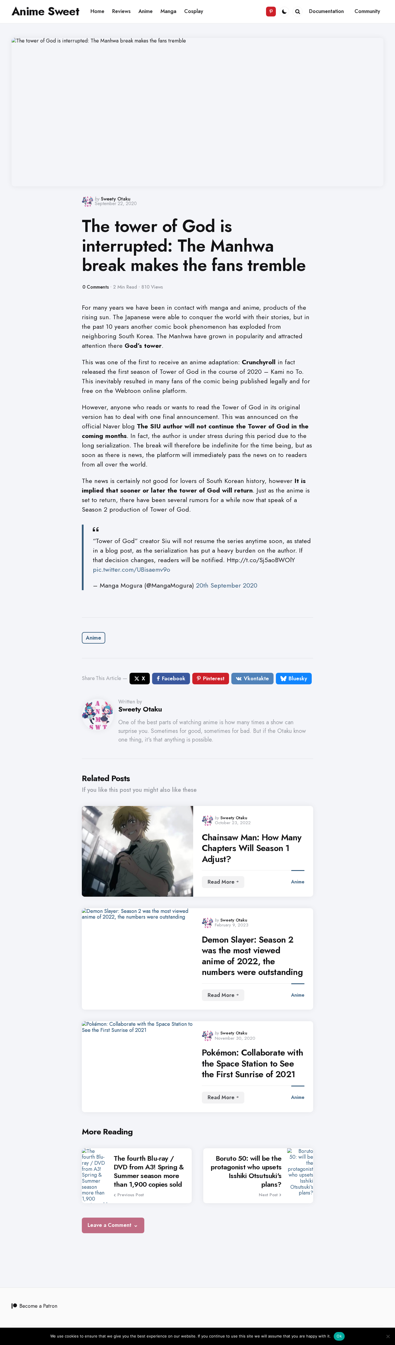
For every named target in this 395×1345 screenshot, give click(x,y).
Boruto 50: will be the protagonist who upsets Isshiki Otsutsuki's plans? (246, 1171)
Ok (339, 1336)
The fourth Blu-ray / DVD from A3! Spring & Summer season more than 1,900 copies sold (149, 1171)
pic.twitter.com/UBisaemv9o (131, 569)
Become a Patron (38, 1306)
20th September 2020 (226, 585)
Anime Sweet (45, 11)
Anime (93, 638)
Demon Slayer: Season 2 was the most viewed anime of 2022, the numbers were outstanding (252, 956)
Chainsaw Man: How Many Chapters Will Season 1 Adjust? (251, 848)
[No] (388, 1336)
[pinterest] (271, 11)
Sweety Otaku (115, 199)
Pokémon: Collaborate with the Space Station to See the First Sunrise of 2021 (252, 1063)
